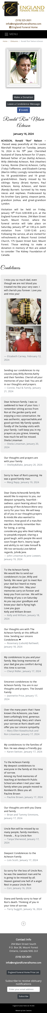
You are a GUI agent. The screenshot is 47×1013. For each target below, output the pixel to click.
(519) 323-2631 (23, 20)
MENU (13, 34)
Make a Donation (23, 97)
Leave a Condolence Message (23, 103)
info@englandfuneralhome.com (23, 23)
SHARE (24, 110)
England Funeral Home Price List (23, 972)
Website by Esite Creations (23, 1010)
